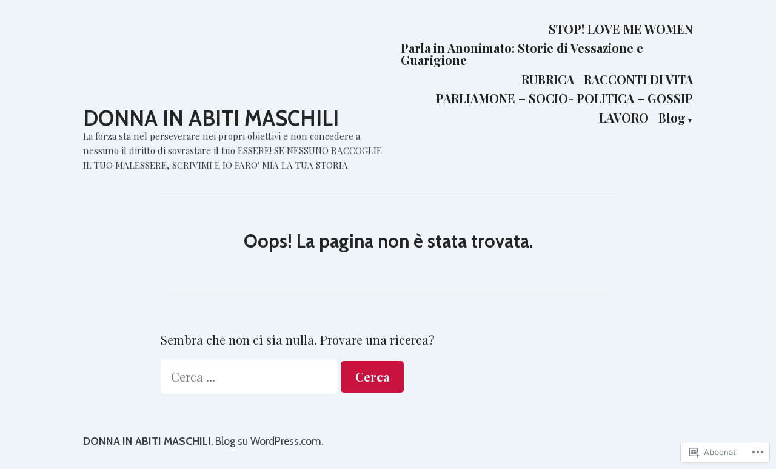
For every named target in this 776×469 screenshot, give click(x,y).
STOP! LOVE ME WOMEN (621, 28)
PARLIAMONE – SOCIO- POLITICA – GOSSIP (564, 98)
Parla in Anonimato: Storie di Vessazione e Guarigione (522, 54)
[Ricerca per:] (251, 376)
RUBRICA (547, 79)
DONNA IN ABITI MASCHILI (211, 118)
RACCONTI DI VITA (638, 79)
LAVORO (624, 118)
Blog (672, 118)
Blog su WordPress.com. (269, 440)
